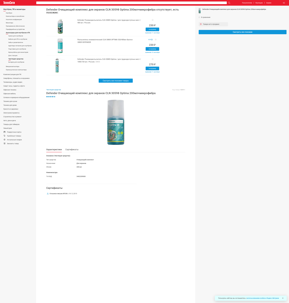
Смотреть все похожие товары (116, 81)
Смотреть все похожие (242, 32)
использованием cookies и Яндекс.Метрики (263, 298)
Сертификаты (71, 149)
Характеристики (54, 149)
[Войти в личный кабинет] (284, 2)
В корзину (152, 29)
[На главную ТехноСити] (9, 2)
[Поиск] (228, 2)
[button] (114, 122)
